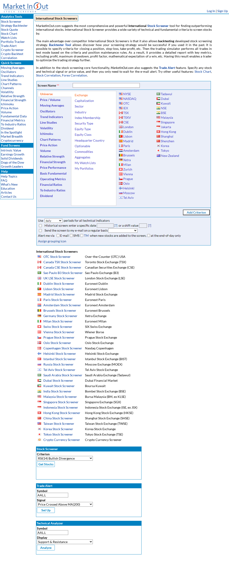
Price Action (9, 108)
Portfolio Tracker (13, 42)
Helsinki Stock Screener (59, 353)
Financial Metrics (13, 120)
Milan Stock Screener (58, 321)
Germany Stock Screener (60, 316)
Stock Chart (9, 33)
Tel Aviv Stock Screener (59, 370)
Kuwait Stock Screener (59, 386)
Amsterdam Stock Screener (62, 305)
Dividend (7, 128)
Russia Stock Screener (58, 364)
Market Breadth (12, 136)
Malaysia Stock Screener (60, 397)
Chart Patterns (11, 84)
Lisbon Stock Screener (58, 289)
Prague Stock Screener (58, 337)
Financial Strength (13, 100)
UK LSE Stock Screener (59, 278)
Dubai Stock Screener (58, 380)
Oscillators (8, 72)
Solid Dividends (12, 158)
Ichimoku (7, 104)
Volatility (7, 92)
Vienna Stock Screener (58, 332)
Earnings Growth (12, 154)
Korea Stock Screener (58, 429)
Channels (7, 88)
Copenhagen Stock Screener (62, 348)
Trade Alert (9, 46)
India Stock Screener (57, 391)
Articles (6, 192)
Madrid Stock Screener (59, 294)
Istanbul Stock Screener (59, 359)
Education (8, 188)
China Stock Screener (58, 418)
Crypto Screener (12, 50)
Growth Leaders (12, 166)
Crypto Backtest (12, 54)
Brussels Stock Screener (59, 310)
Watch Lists (9, 37)
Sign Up (222, 11)
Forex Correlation (74, 75)
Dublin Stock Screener (58, 283)
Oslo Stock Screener (57, 343)
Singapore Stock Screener (60, 402)
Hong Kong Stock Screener (61, 413)
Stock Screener (11, 21)
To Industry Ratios (13, 124)
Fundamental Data (14, 116)
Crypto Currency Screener (61, 440)
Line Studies (9, 80)
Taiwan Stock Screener (58, 423)
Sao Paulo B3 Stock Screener (63, 273)
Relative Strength (13, 96)
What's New (9, 184)
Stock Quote (9, 29)
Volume (6, 112)
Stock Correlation (48, 75)
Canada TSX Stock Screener (62, 262)
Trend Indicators (12, 76)
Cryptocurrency (12, 140)
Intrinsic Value (11, 150)
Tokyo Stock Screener (58, 434)
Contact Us (8, 196)
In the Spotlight (11, 132)
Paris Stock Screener (57, 300)
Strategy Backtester (14, 25)
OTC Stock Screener (57, 256)
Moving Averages (13, 68)
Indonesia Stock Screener (60, 407)
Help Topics (9, 176)
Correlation (9, 58)
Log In (211, 11)
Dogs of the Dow (12, 162)
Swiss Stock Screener (57, 327)
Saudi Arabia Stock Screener (62, 375)
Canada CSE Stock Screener (62, 267)
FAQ (4, 180)
